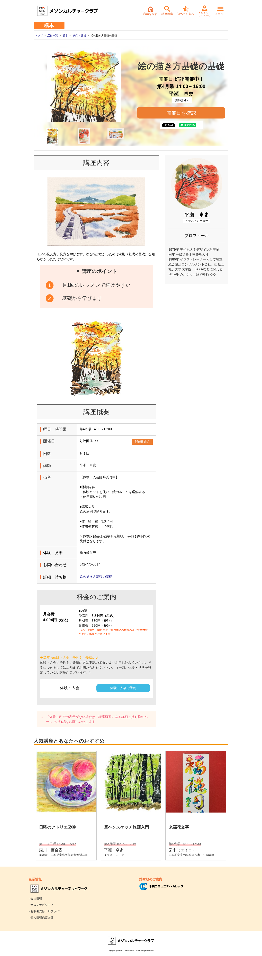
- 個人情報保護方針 (41, 917)
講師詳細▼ (182, 100)
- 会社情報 (35, 898)
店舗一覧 (52, 35)
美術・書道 (79, 35)
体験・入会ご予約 (123, 688)
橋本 (65, 35)
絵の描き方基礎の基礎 (96, 576)
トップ (39, 35)
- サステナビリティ (41, 904)
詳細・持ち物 (131, 717)
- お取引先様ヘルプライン (45, 911)
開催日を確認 (181, 113)
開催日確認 (142, 441)
